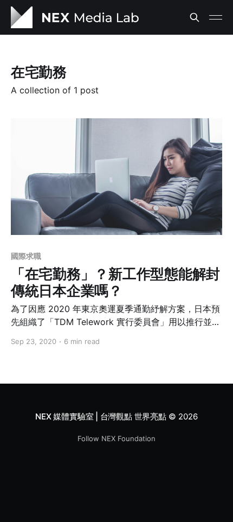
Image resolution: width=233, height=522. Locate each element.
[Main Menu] (216, 17)
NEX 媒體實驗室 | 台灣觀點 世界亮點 (100, 416)
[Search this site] (194, 17)
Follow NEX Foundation (116, 438)
